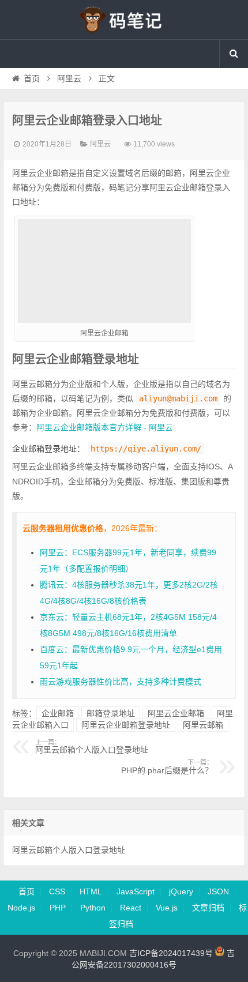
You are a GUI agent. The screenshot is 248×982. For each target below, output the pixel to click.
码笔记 (124, 19)
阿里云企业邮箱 (176, 713)
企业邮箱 (58, 713)
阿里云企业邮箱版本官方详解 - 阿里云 (104, 427)
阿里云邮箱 (203, 724)
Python (93, 907)
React (130, 907)
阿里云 (69, 78)
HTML (91, 891)
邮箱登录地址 (111, 713)
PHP (58, 907)
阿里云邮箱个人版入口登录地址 (91, 746)
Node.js (21, 907)
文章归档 (208, 907)
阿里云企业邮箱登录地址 (125, 724)
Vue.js (167, 907)
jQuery (181, 891)
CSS (57, 891)
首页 (32, 78)
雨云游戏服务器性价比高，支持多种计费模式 (120, 681)
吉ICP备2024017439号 (171, 953)
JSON (218, 891)
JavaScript (136, 891)
